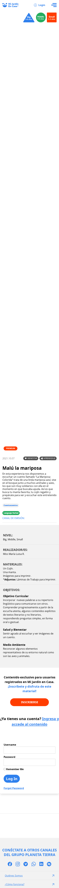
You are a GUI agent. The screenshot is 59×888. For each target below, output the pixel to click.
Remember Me (15, 769)
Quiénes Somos (14, 875)
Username (10, 744)
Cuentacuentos (11, 505)
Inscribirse (29, 702)
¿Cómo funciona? (14, 884)
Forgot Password (14, 788)
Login (41, 5)
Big (5, 539)
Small (20, 539)
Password (9, 757)
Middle (11, 539)
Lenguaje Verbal (11, 513)
